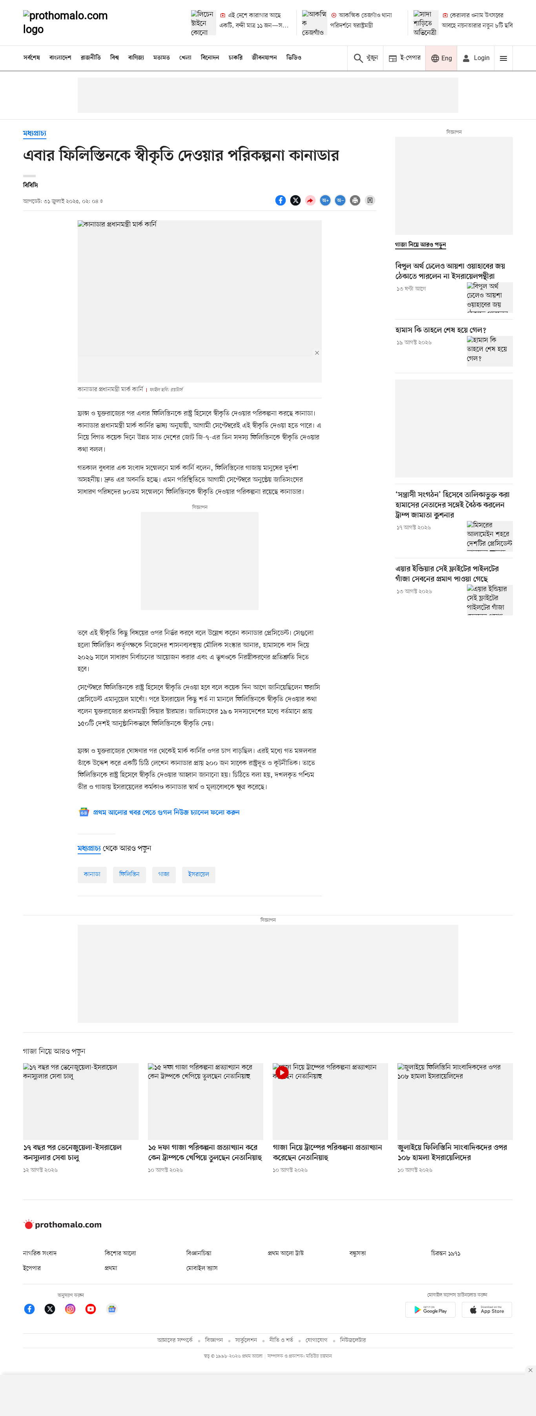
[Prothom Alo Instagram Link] (74, 1310)
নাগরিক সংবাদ (40, 1253)
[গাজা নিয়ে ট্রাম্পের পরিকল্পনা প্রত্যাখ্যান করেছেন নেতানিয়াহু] (330, 1101)
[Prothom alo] (76, 22)
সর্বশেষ (32, 58)
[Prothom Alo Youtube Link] (94, 1310)
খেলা (185, 58)
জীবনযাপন (264, 58)
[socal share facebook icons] (281, 204)
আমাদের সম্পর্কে (175, 1340)
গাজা (164, 874)
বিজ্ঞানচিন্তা (198, 1253)
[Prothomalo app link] (430, 1311)
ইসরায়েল (198, 874)
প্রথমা (111, 1268)
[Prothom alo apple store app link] (487, 1311)
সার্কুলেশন (246, 1340)
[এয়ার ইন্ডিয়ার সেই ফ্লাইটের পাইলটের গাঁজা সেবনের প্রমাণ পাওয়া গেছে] (490, 600)
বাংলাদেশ (60, 58)
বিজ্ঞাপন (214, 1340)
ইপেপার (32, 1268)
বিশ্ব (114, 58)
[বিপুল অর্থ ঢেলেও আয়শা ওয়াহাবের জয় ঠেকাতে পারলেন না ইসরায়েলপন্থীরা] (490, 297)
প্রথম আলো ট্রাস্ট (286, 1253)
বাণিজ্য (136, 58)
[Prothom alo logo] (62, 1227)
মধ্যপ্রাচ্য (34, 133)
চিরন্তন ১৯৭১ (445, 1253)
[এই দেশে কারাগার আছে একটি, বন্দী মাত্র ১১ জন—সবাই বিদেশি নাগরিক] (203, 22)
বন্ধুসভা (358, 1253)
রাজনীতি (91, 58)
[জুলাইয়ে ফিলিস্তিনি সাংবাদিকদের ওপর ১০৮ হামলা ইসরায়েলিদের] (455, 1101)
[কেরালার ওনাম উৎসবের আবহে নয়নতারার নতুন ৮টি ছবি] (426, 22)
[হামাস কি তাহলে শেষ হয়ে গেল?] (490, 351)
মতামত (161, 58)
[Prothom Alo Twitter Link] (54, 1310)
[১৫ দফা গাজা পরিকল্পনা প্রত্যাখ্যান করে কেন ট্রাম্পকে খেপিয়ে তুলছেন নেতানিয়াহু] (205, 1101)
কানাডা (92, 874)
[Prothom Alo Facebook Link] (33, 1310)
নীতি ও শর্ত (281, 1340)
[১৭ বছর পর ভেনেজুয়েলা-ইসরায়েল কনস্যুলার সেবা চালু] (81, 1101)
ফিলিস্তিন (129, 874)
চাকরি (235, 58)
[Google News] (112, 1310)
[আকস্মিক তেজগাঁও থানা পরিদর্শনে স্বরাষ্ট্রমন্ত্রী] (314, 22)
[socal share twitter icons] (296, 204)
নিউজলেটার (353, 1340)
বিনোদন (210, 58)
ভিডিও (293, 58)
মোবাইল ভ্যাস (202, 1268)
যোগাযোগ (317, 1340)
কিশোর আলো (120, 1253)
